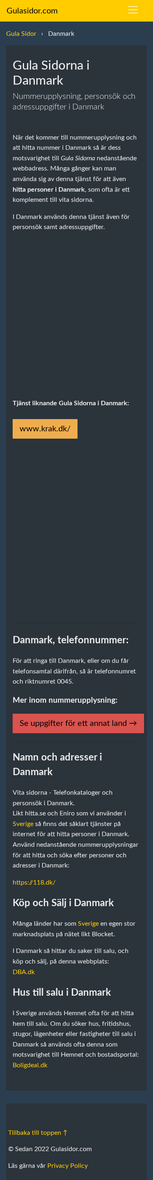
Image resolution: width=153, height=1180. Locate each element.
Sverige (23, 824)
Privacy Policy (67, 1166)
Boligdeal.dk (30, 1065)
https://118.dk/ (34, 882)
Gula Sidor (21, 34)
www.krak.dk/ (45, 429)
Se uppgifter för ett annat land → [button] (78, 723)
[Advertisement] (76, 315)
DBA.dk (24, 972)
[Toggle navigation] (133, 10)
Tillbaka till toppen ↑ (38, 1133)
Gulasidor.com (32, 11)
